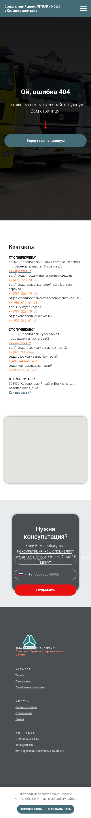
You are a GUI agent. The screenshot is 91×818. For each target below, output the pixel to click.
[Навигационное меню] (83, 8)
